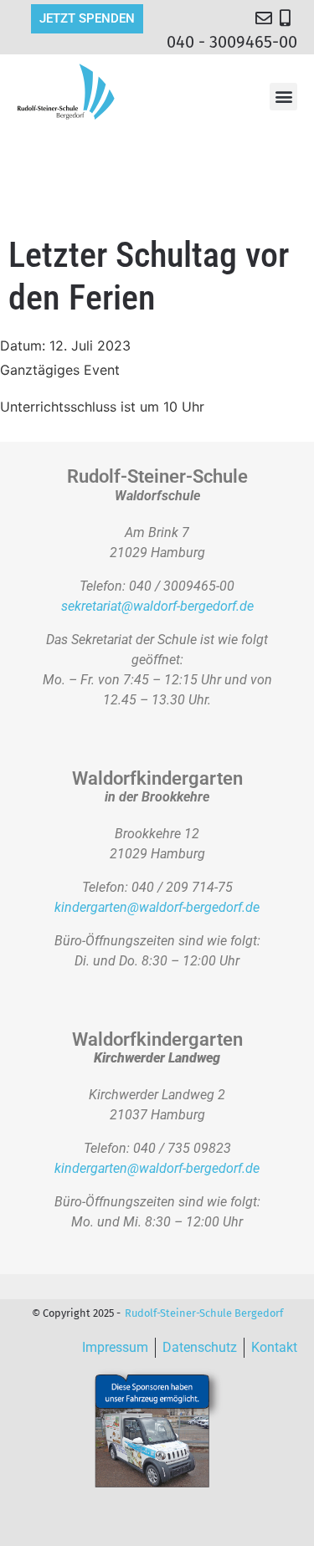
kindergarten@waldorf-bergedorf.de (157, 907)
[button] (283, 96)
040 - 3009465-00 (232, 42)
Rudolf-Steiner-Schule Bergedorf (204, 1313)
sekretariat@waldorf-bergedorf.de (157, 606)
